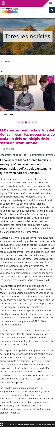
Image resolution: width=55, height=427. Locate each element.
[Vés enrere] (1, 71)
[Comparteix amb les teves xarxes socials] (52, 10)
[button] (19, 122)
